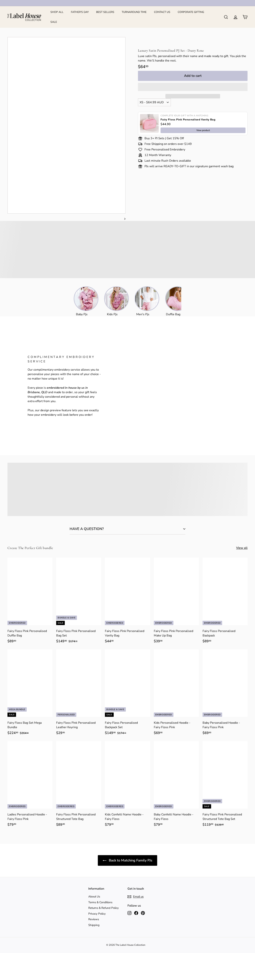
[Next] (123, 218)
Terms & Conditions (100, 902)
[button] (193, 87)
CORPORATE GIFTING (191, 12)
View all (242, 548)
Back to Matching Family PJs (130, 860)
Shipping (93, 925)
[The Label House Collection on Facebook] (136, 913)
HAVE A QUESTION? (87, 528)
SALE (53, 22)
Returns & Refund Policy (103, 908)
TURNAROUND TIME (134, 12)
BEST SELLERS (105, 12)
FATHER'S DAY (80, 12)
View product (203, 130)
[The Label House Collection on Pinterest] (143, 913)
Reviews (93, 919)
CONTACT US (162, 12)
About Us (94, 896)
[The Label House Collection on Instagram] (129, 913)
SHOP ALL (56, 12)
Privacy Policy (97, 914)
